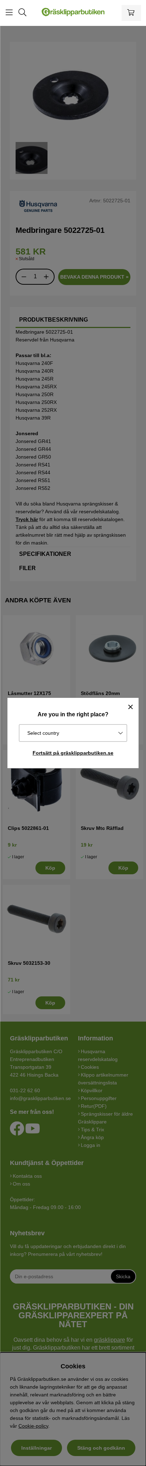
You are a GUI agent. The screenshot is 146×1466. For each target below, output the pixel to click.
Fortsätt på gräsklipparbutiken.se (73, 753)
